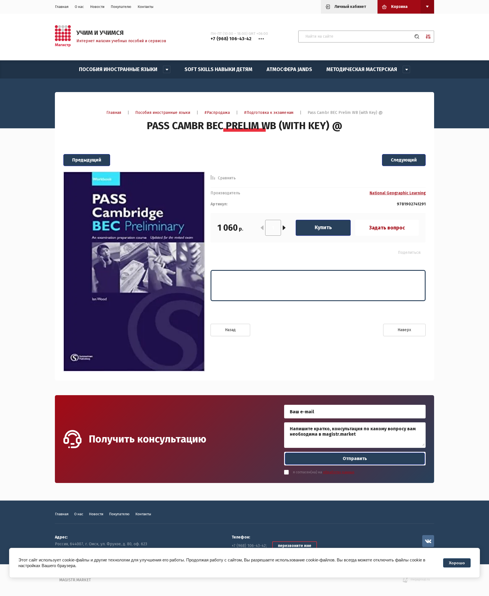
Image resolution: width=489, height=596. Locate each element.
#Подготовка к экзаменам (268, 112)
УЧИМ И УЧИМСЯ (100, 33)
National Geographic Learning (398, 193)
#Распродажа (217, 112)
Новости (97, 7)
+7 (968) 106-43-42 (249, 545)
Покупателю (121, 7)
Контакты (145, 7)
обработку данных (338, 472)
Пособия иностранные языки (162, 112)
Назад (230, 329)
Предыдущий (86, 160)
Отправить (355, 458)
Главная (61, 7)
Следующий (404, 160)
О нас (79, 7)
